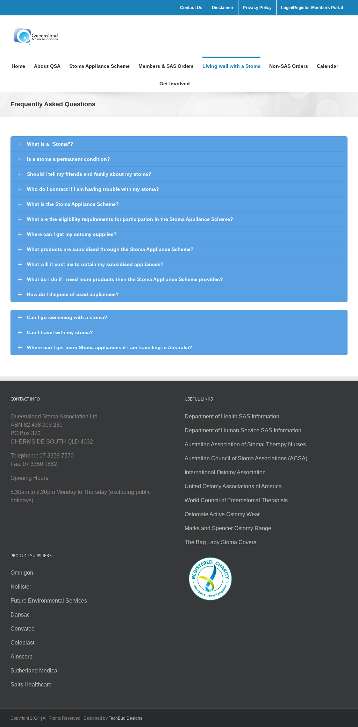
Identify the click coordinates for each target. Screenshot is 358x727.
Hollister (20, 587)
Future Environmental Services (48, 601)
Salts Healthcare (31, 685)
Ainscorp (21, 657)
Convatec (22, 629)
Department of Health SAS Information (232, 416)
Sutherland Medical (34, 671)
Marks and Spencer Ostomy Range (228, 528)
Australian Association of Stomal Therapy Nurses (245, 444)
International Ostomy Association (225, 472)
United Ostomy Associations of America (233, 486)
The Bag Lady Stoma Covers (220, 542)
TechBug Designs (125, 718)
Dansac (20, 615)
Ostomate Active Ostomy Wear (222, 514)
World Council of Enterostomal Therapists (236, 500)
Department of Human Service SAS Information (243, 430)
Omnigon (21, 573)
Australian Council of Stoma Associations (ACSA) (246, 458)
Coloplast (22, 643)
